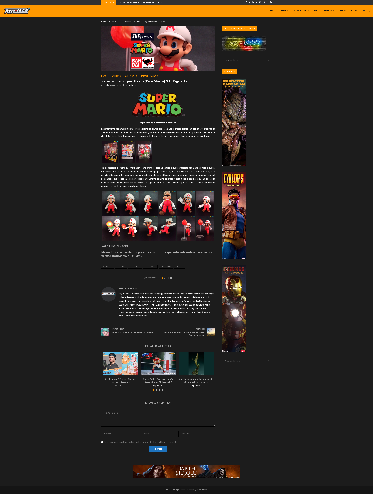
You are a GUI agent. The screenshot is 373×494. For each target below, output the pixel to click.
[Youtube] (256, 2)
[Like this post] (165, 278)
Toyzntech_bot (115, 85)
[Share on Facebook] (168, 278)
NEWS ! (115, 22)
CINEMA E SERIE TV (301, 11)
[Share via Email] (171, 278)
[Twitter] (249, 2)
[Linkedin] (253, 2)
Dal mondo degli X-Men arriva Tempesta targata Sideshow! (152, 2)
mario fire (107, 267)
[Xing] (267, 2)
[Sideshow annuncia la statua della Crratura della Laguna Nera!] (196, 363)
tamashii (179, 267)
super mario (150, 267)
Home (103, 22)
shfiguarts (135, 267)
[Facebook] (246, 2)
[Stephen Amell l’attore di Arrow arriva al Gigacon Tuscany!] (120, 363)
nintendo (121, 267)
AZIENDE (282, 11)
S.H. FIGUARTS (131, 76)
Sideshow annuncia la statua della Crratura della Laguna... (196, 380)
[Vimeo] (264, 2)
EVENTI (342, 11)
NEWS (272, 11)
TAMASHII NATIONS (149, 76)
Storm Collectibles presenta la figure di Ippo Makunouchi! (158, 380)
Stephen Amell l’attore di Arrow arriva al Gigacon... (120, 380)
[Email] (260, 2)
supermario (166, 267)
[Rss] (271, 2)
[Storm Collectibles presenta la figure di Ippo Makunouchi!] (158, 363)
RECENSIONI (329, 11)
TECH (315, 11)
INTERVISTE (356, 11)
